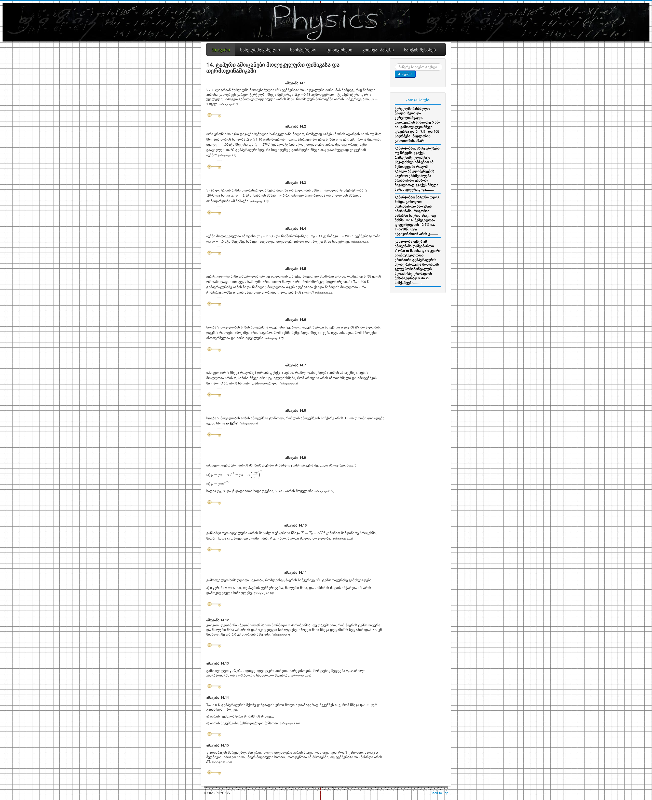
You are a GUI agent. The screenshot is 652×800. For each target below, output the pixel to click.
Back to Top (439, 792)
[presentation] (299, 94)
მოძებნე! (405, 74)
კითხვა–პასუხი (418, 99)
